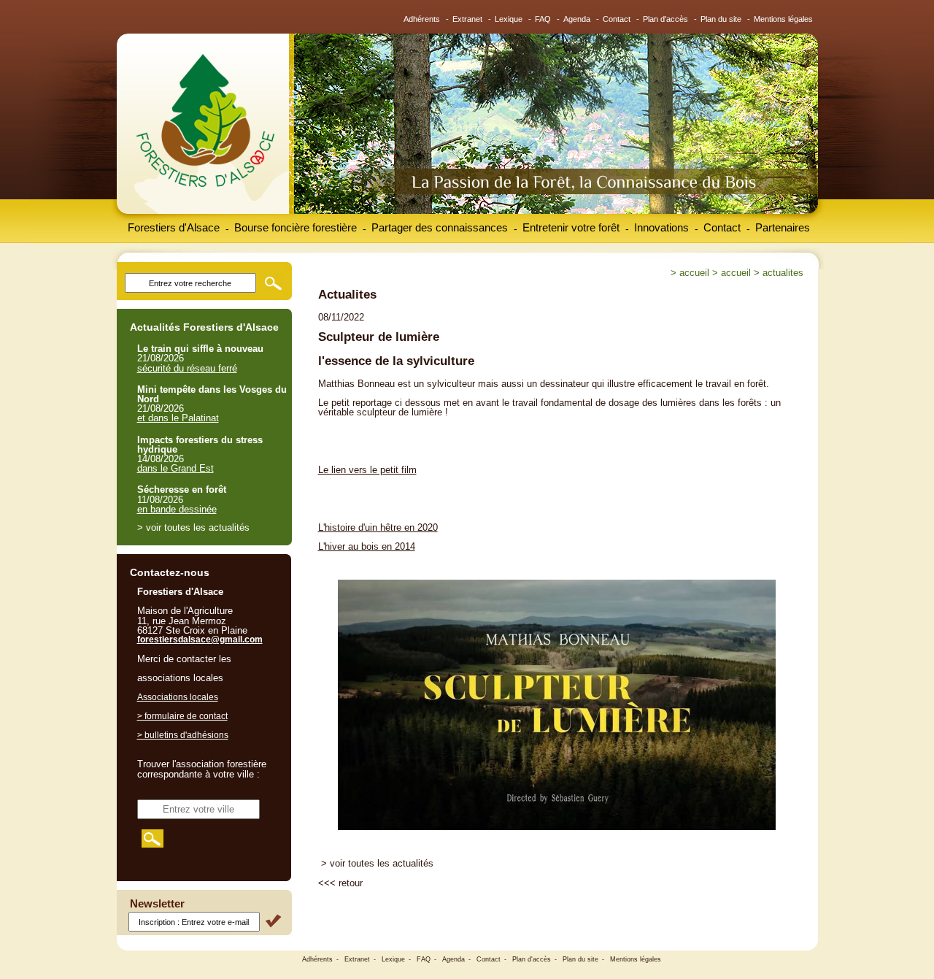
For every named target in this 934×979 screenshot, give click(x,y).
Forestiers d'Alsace (174, 227)
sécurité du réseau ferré (187, 368)
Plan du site (720, 19)
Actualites (783, 272)
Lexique (508, 19)
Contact (616, 19)
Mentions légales (783, 19)
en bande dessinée (177, 509)
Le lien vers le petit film (367, 469)
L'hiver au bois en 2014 (366, 546)
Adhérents (422, 19)
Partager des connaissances (439, 227)
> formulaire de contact (182, 716)
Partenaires (782, 227)
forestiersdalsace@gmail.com (200, 639)
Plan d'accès (665, 19)
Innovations (661, 227)
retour (351, 883)
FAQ (543, 19)
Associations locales (177, 697)
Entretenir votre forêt (571, 227)
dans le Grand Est (175, 468)
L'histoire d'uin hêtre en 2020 (378, 527)
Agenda (576, 19)
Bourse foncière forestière (295, 227)
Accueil (694, 272)
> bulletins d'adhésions (182, 735)
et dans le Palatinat (178, 417)
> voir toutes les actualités (377, 863)
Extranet (467, 19)
